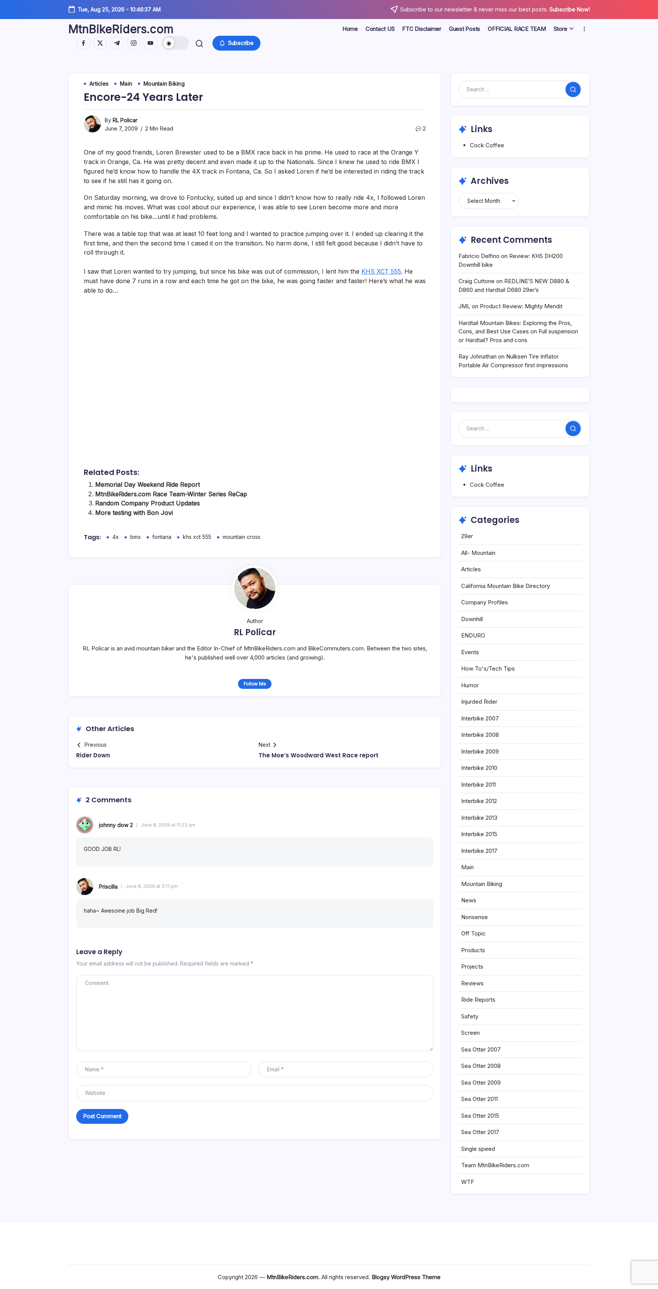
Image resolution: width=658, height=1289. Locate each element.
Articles (471, 569)
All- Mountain (478, 552)
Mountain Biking (481, 883)
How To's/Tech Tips (488, 668)
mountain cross (241, 537)
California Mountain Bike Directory (505, 586)
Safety (469, 1016)
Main (467, 867)
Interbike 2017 (479, 850)
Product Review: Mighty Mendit (521, 306)
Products (473, 950)
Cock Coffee (487, 145)
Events (470, 652)
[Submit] (573, 89)
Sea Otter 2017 (480, 1132)
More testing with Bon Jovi (134, 512)
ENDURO (473, 635)
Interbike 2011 (478, 784)
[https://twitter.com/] (100, 43)
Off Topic (473, 933)
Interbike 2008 (480, 734)
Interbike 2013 (479, 817)
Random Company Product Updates (147, 503)
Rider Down (93, 755)
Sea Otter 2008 (481, 1065)
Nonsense (474, 917)
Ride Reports (478, 999)
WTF (467, 1181)
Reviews (472, 983)
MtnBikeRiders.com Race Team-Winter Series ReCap (171, 494)
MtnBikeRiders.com (121, 29)
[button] (175, 43)
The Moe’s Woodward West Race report (319, 755)
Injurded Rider (479, 701)
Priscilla (108, 886)
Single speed (478, 1148)
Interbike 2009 (480, 751)
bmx (135, 537)
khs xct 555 (197, 537)
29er (467, 536)
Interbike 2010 (479, 767)
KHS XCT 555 (381, 271)
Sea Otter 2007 (481, 1049)
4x (115, 537)
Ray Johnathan (477, 356)
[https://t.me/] (117, 43)
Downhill (472, 619)
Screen (470, 1032)
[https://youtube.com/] (150, 43)
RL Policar (125, 120)
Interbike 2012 (479, 801)
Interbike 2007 (480, 718)
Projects (472, 966)
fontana (161, 537)
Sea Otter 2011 (479, 1099)
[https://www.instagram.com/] (134, 43)
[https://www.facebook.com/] (83, 43)
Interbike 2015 (479, 834)
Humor (470, 685)
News (468, 900)
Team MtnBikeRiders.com (495, 1165)
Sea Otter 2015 (480, 1115)
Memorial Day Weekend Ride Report (147, 484)
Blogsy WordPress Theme (406, 1277)
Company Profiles (484, 602)
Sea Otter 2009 (481, 1082)
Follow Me (255, 684)
